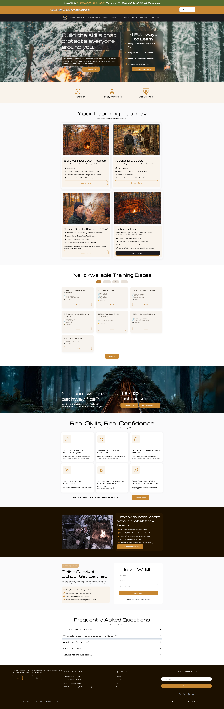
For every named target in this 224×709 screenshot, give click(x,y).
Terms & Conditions (194, 702)
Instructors (119, 680)
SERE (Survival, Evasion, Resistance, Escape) (78, 687)
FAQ (117, 683)
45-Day (124, 281)
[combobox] (138, 586)
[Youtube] (193, 694)
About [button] (79, 18)
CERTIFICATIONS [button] (127, 18)
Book (78, 304)
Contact (118, 687)
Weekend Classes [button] (109, 18)
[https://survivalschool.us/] (65, 18)
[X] (184, 694)
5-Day (115, 281)
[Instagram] (188, 694)
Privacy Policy (170, 702)
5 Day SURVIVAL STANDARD (72, 680)
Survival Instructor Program (72, 676)
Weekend (107, 281)
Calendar (119, 676)
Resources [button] (143, 18)
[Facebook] (179, 694)
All (98, 281)
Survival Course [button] (92, 18)
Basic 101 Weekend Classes (72, 683)
